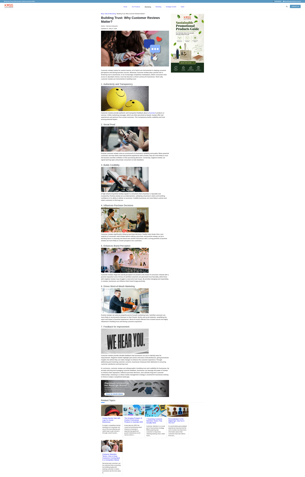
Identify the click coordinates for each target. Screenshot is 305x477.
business (152, 113)
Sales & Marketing (110, 14)
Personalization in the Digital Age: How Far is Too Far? (176, 421)
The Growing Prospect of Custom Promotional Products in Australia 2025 (133, 420)
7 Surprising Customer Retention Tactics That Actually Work (154, 421)
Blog (102, 14)
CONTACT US (295, 6)
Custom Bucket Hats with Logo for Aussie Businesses (111, 420)
